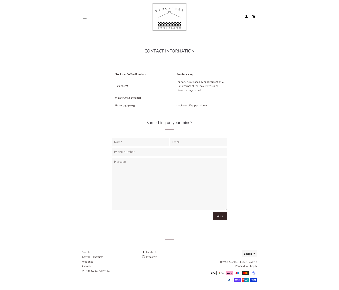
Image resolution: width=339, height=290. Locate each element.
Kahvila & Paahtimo (92, 257)
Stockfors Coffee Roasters (243, 262)
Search (86, 252)
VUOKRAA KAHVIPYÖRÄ (96, 271)
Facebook (151, 252)
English (248, 254)
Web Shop (87, 262)
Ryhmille (86, 266)
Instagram (151, 257)
